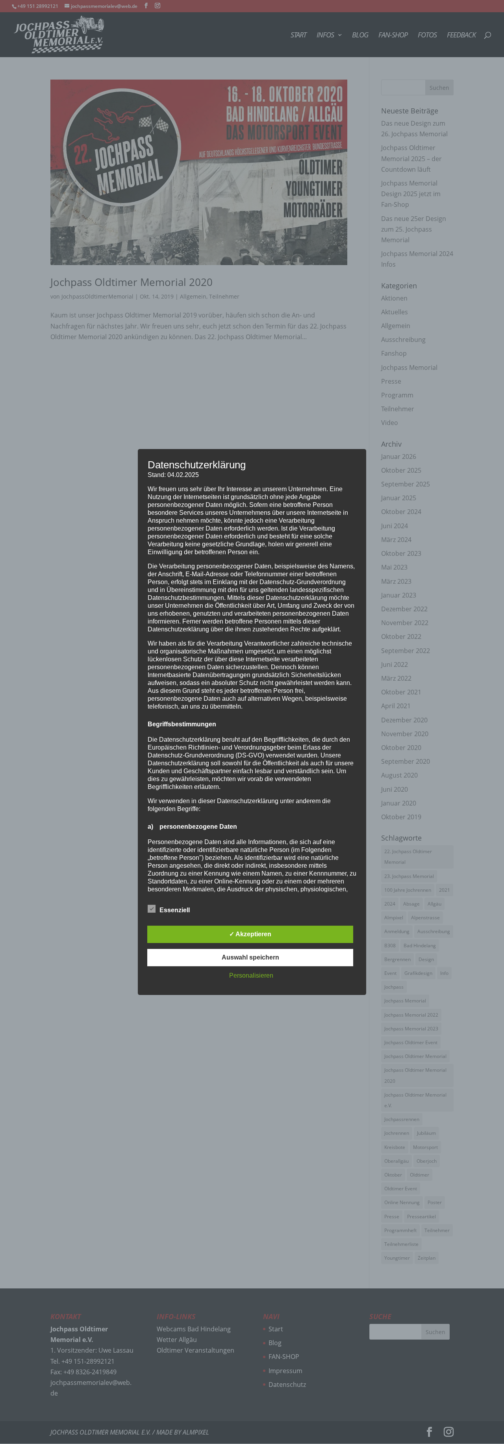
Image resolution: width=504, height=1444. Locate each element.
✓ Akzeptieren (250, 934)
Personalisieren (251, 975)
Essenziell (174, 910)
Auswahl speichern (250, 957)
